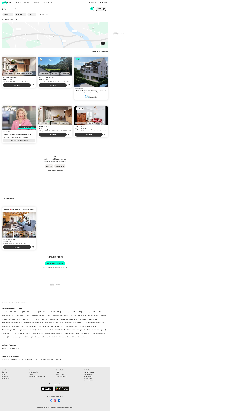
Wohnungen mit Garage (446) (11, 319)
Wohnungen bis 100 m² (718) (52, 312)
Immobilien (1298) (7, 312)
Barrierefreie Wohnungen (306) (33, 322)
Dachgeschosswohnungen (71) (96, 330)
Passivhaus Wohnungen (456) (97, 315)
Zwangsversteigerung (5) (42, 337)
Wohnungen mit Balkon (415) (49, 319)
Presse (31, 374)
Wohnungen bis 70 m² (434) (30, 319)
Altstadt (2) (5, 348)
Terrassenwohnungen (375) (69, 319)
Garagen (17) (5, 337)
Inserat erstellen (88, 374)
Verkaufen (26, 2)
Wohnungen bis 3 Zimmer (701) (72, 312)
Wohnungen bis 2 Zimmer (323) (88, 319)
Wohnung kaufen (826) (34, 312)
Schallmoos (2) (14, 348)
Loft (10, 302)
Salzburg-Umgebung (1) (26, 359)
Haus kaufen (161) (43, 326)
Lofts (30, 14)
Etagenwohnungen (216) (28, 326)
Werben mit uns (88, 380)
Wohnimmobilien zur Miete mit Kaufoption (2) (73, 337)
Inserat (93, 2)
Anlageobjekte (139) (71, 326)
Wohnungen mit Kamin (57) (23, 333)
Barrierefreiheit (6, 378)
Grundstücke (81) (60, 330)
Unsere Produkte (89, 372)
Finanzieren (46, 2)
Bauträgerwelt (88, 378)
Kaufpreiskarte (88, 376)
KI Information (62, 376)
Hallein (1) (14, 359)
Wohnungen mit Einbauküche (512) (57, 315)
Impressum (5, 376)
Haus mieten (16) (16, 337)
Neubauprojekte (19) (99, 333)
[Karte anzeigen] (55, 35)
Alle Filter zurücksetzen (55, 170)
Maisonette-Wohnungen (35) (53, 333)
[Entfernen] (11, 14)
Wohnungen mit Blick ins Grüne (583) (13, 315)
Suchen (17, 2)
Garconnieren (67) (7, 333)
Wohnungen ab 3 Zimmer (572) (35, 315)
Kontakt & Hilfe (33, 372)
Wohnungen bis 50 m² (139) (87, 326)
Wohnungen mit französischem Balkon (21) (77, 333)
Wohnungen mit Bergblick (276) (74, 322)
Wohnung (19, 14)
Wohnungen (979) (19, 312)
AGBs (57, 372)
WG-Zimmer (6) (28, 337)
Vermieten (36, 2)
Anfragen (17, 85)
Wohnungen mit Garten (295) (54, 322)
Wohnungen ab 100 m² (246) (10, 326)
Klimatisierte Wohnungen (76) (76, 330)
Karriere (4, 374)
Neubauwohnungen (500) (78, 315)
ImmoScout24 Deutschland (37, 376)
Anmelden (104, 2)
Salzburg (6, 14)
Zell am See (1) (59, 359)
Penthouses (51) (38, 333)
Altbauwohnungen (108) (9, 330)
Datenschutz (60, 374)
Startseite (4, 302)
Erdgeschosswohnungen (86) (27, 330)
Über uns (4, 372)
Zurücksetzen (44, 14)
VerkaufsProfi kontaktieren (19, 140)
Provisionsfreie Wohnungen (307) (12, 322)
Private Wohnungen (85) (45, 330)
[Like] (33, 85)
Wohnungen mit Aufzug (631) (93, 312)
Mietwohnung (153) (56, 326)
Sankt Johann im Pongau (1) (44, 359)
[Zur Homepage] (7, 2)
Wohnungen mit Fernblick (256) (95, 322)
